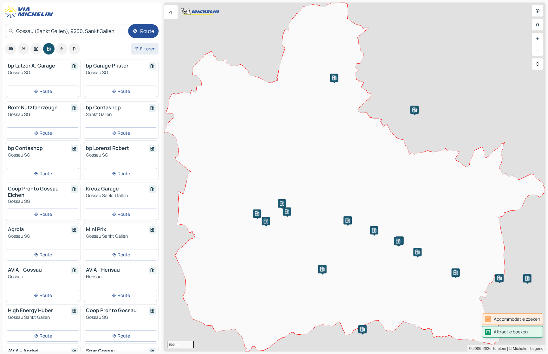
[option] (10, 49)
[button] (266, 221)
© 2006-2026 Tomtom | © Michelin (498, 348)
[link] (512, 319)
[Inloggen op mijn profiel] (537, 10)
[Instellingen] (537, 24)
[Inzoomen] (537, 38)
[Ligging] (537, 64)
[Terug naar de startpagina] (30, 12)
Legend (537, 348)
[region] (354, 177)
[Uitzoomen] (537, 50)
